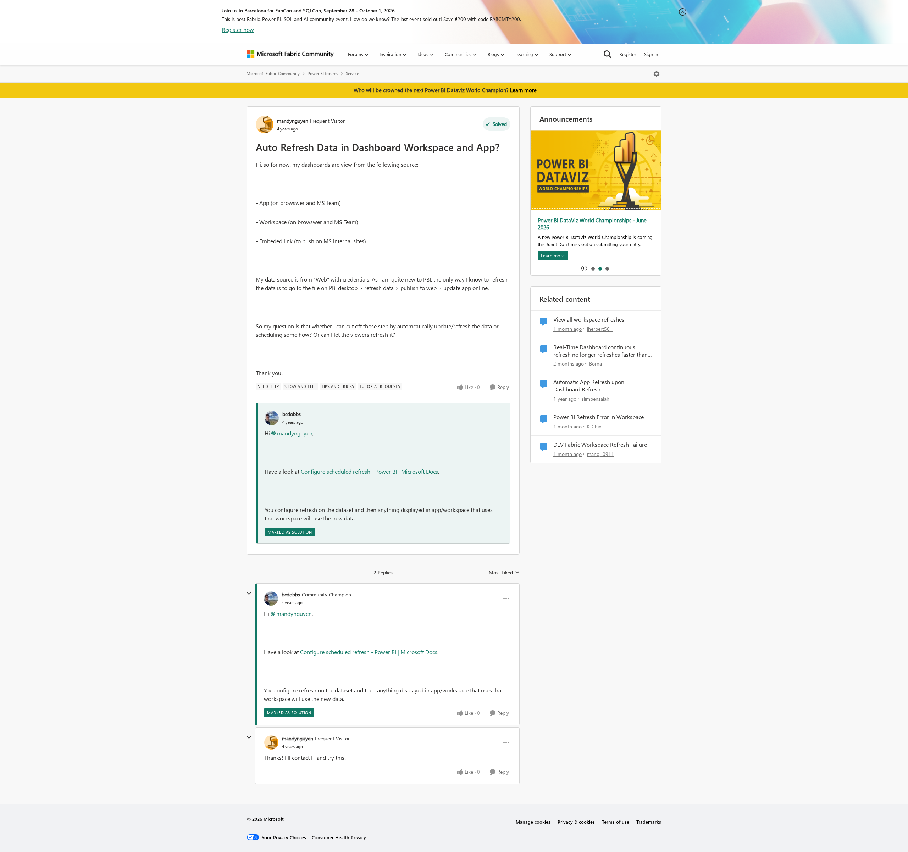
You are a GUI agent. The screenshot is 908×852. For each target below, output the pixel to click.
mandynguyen (292, 120)
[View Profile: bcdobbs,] (272, 418)
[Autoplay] (584, 268)
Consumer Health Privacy (339, 837)
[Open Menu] (656, 74)
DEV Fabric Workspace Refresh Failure (600, 444)
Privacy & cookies (576, 822)
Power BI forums (323, 73)
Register (627, 54)
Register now (238, 29)
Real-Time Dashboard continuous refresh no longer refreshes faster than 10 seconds (600, 351)
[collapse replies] (249, 593)
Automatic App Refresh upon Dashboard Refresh (588, 385)
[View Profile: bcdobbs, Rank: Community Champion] (271, 598)
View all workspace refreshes (588, 319)
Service (352, 73)
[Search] (607, 54)
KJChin (594, 426)
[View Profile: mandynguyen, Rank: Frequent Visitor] (264, 124)
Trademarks (648, 822)
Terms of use (615, 822)
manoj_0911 (600, 454)
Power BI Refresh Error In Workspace (598, 417)
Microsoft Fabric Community (273, 73)
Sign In (651, 54)
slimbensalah (595, 398)
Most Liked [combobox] (504, 572)
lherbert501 (600, 328)
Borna (595, 363)
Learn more (523, 90)
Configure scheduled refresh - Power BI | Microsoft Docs (369, 471)
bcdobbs (291, 414)
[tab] (592, 268)
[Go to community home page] (290, 54)
